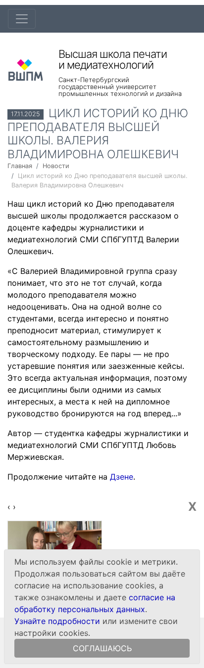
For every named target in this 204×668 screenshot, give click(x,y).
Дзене (121, 477)
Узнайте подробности (57, 621)
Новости (56, 166)
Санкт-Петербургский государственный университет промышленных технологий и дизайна (120, 86)
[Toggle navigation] (22, 19)
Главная (19, 166)
